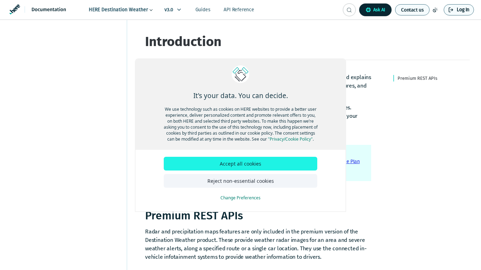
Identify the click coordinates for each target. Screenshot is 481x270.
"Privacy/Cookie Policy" (290, 139)
